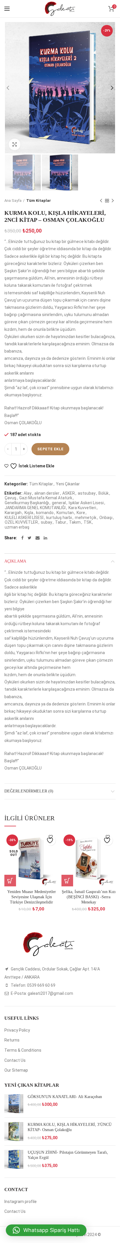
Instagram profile (20, 1201)
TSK (87, 522)
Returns (12, 1040)
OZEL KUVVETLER (21, 522)
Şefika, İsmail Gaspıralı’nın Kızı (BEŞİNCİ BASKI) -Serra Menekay (89, 897)
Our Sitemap (16, 1070)
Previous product (101, 201)
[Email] (37, 538)
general (59, 502)
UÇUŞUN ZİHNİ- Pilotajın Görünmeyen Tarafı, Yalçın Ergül (68, 1155)
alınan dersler (46, 493)
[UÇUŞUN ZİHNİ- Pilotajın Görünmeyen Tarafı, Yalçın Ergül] (13, 1159)
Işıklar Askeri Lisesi (86, 502)
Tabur (60, 522)
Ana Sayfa (13, 200)
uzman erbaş (17, 527)
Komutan (65, 512)
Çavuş (10, 498)
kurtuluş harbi (59, 517)
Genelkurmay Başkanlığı (27, 502)
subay (46, 522)
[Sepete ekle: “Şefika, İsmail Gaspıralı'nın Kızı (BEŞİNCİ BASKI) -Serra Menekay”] (67, 880)
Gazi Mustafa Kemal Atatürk (45, 498)
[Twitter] (29, 538)
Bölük (103, 493)
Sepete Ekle (50, 449)
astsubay (87, 493)
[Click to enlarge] (14, 144)
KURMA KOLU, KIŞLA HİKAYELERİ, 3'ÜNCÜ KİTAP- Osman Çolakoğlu (70, 1127)
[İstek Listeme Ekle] (50, 840)
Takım (75, 522)
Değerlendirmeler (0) (28, 791)
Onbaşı (105, 517)
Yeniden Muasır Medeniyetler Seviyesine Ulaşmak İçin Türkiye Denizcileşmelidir (31, 897)
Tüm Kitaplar (38, 200)
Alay (27, 493)
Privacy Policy (17, 1030)
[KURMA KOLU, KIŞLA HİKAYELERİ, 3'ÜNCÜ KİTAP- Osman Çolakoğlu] (13, 1131)
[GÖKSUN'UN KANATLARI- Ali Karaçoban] (13, 1103)
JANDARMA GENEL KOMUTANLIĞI (35, 507)
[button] (46, 1230)
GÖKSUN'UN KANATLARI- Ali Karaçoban (65, 1097)
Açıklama (15, 561)
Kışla (28, 512)
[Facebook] (22, 538)
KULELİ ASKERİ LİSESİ (24, 517)
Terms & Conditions (22, 1050)
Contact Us (15, 1060)
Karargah (13, 512)
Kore (81, 512)
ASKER (68, 493)
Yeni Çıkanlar (68, 484)
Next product (113, 201)
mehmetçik (85, 517)
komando (45, 512)
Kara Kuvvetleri (82, 507)
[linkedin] (45, 538)
